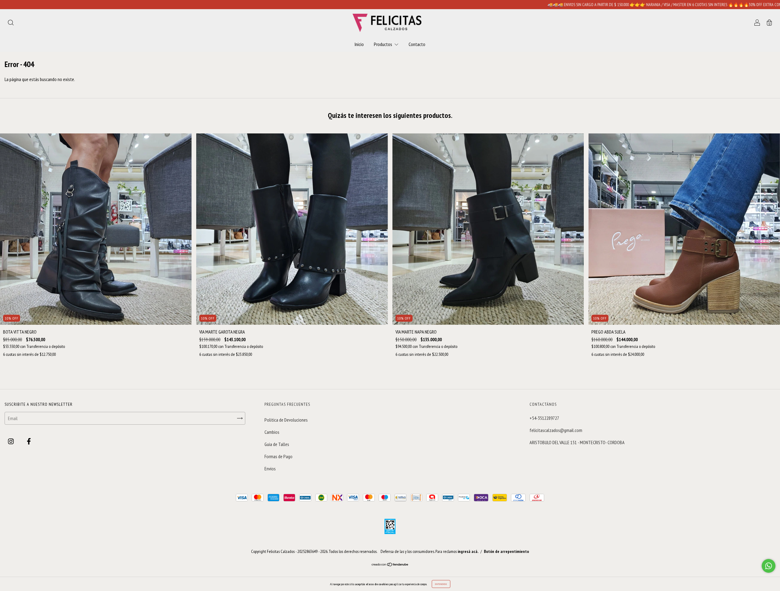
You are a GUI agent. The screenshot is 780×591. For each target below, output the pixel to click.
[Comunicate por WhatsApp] (768, 566)
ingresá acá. (468, 551)
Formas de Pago (278, 456)
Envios (270, 468)
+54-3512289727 (544, 418)
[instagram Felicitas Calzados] (11, 441)
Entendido (441, 584)
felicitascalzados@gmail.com (556, 430)
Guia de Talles (276, 444)
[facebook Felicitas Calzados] (29, 441)
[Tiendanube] (390, 564)
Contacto (417, 44)
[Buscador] (11, 23)
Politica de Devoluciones (286, 420)
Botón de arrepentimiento (506, 551)
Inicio (359, 44)
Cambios (271, 432)
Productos (383, 44)
